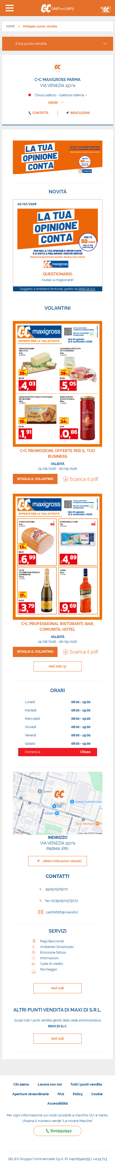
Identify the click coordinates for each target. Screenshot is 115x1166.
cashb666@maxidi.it (62, 912)
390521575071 (56, 889)
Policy (78, 1094)
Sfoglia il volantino (35, 479)
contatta (40, 113)
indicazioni (80, 113)
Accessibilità (57, 1103)
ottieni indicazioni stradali (62, 861)
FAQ (60, 1094)
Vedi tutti (57, 988)
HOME (10, 26)
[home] (57, 8)
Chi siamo (21, 1084)
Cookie (97, 1094)
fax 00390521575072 (61, 901)
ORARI (53, 103)
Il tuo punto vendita (31, 44)
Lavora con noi (50, 1084)
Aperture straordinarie (30, 1094)
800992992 (61, 1130)
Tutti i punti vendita (86, 1084)
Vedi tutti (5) (57, 666)
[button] (9, 8)
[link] (57, 245)
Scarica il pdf (84, 479)
